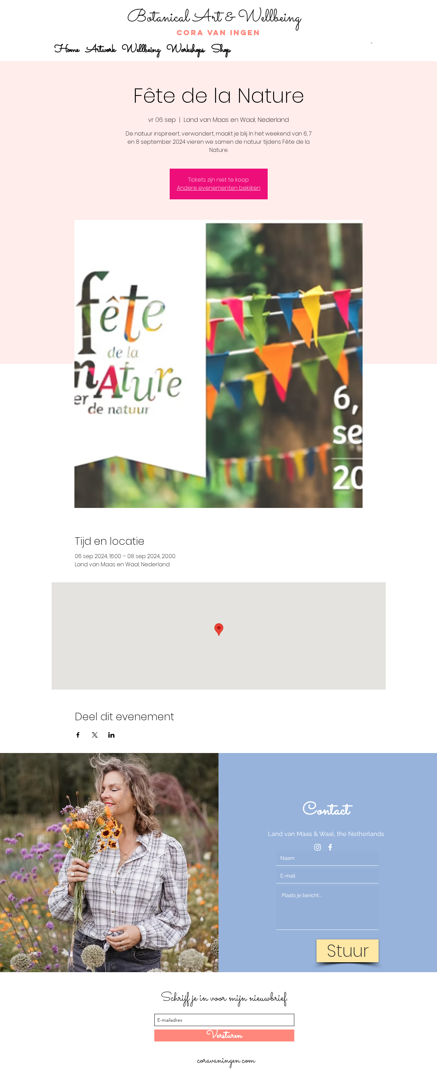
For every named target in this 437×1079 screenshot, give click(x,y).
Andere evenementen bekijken (218, 188)
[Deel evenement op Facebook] (78, 735)
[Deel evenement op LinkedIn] (111, 735)
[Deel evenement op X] (94, 735)
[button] (372, 43)
